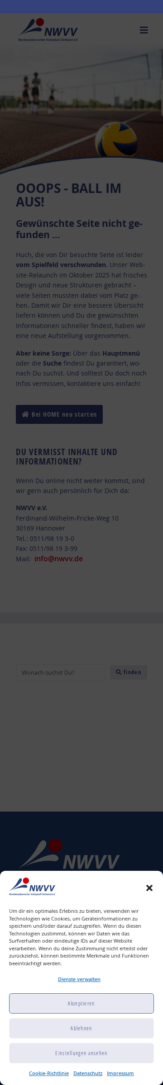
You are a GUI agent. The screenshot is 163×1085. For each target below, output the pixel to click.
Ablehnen (81, 1028)
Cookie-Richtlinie (49, 1073)
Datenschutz (87, 1073)
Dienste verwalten (79, 979)
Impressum (120, 1073)
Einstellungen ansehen (81, 1053)
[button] (149, 887)
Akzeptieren (81, 1003)
